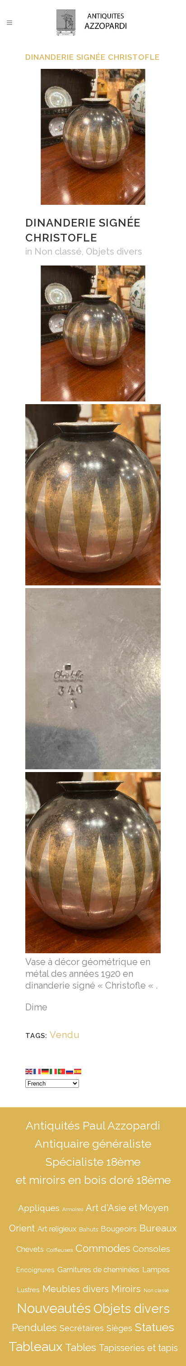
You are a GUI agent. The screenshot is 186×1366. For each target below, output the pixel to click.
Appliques (39, 1208)
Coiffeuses (59, 1250)
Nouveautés (54, 1308)
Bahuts (88, 1229)
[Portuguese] (62, 1070)
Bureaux (158, 1228)
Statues (154, 1327)
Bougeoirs (119, 1228)
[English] (29, 1070)
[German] (46, 1070)
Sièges (119, 1328)
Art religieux (56, 1229)
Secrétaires (82, 1328)
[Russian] (70, 1070)
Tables (80, 1347)
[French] (37, 1070)
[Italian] (54, 1070)
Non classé (58, 251)
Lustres (28, 1290)
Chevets (30, 1249)
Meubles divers (75, 1289)
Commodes (102, 1248)
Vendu (65, 1034)
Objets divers (114, 251)
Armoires (72, 1209)
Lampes (156, 1269)
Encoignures (35, 1270)
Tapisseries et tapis (138, 1347)
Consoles (151, 1249)
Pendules (34, 1327)
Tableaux (35, 1346)
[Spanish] (78, 1070)
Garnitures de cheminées (98, 1269)
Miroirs (126, 1289)
